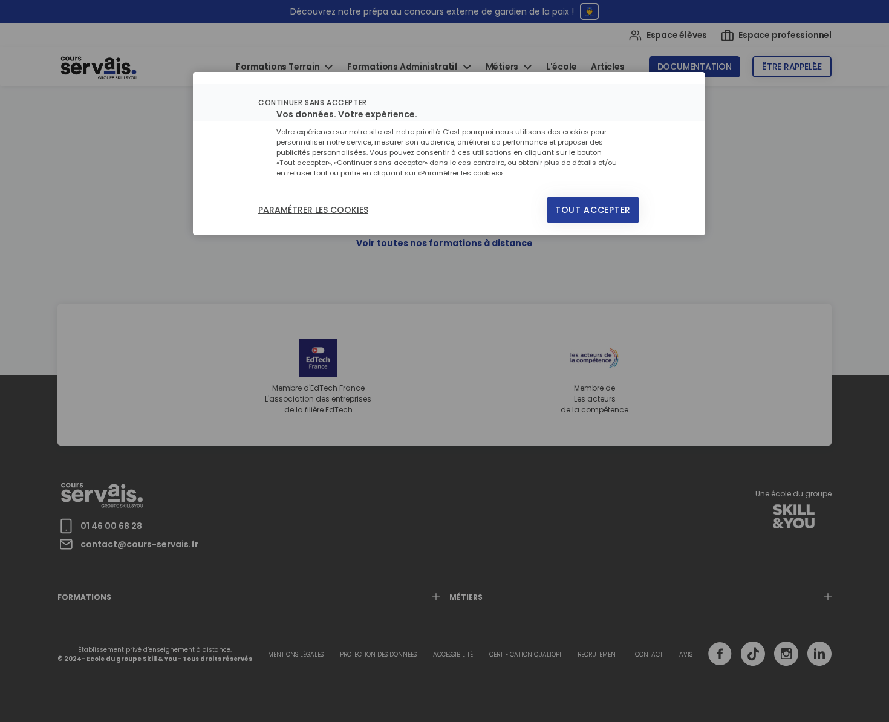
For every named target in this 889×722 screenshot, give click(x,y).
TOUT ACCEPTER (593, 210)
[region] (449, 153)
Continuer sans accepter (312, 102)
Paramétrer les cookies (313, 210)
